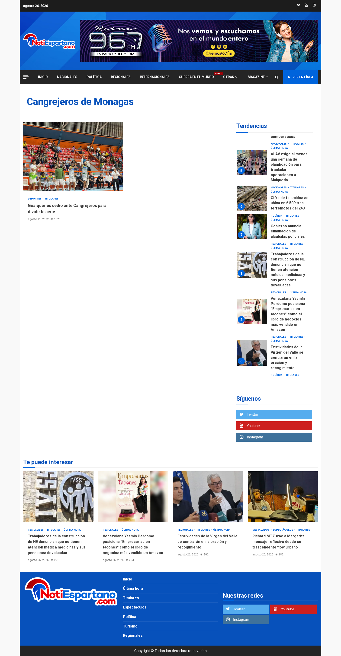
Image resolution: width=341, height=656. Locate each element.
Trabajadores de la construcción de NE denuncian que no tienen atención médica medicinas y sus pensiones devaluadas (252, 265)
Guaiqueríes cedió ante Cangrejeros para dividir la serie (73, 156)
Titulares (51, 198)
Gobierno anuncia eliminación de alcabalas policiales (252, 226)
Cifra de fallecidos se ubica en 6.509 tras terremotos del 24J (252, 198)
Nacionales (67, 77)
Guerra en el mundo (196, 77)
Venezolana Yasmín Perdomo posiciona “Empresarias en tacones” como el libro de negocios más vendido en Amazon (252, 311)
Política (94, 77)
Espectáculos (283, 530)
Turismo (130, 626)
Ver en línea (303, 77)
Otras (228, 77)
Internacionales (155, 77)
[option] (274, 163)
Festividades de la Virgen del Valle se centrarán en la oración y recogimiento (252, 353)
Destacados (261, 530)
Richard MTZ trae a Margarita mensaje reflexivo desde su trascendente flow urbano (283, 496)
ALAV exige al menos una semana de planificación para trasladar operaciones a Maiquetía (252, 162)
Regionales (121, 77)
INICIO (43, 77)
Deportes (35, 198)
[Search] (276, 77)
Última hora (279, 148)
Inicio (127, 579)
